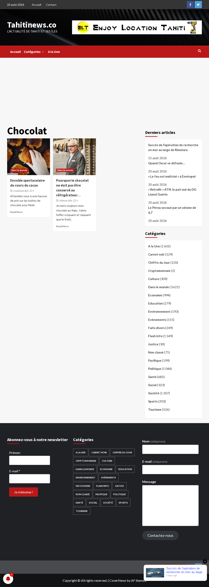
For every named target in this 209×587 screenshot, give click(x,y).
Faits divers (156, 328)
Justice (153, 344)
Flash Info (155, 336)
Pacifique (154, 360)
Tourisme (154, 409)
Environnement (159, 311)
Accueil (36, 4)
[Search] (199, 50)
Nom (153, 441)
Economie (155, 295)
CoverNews (117, 580)
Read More (16, 211)
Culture (153, 279)
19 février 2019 (65, 200)
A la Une (54, 52)
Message (149, 482)
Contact (51, 4)
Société (153, 393)
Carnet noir (156, 254)
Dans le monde (19, 170)
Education (155, 303)
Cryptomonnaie (159, 270)
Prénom (14, 453)
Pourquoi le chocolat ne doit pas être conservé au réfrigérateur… (72, 187)
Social (152, 385)
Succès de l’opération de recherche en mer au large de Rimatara (173, 147)
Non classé (155, 352)
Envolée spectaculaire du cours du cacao (27, 183)
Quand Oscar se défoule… (166, 163)
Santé (152, 377)
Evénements (157, 319)
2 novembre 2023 (20, 190)
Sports (153, 401)
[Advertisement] (104, 88)
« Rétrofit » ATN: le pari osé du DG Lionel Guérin (172, 192)
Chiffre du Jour (159, 262)
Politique (154, 368)
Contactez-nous (160, 535)
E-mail (14, 471)
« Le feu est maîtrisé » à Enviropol (172, 176)
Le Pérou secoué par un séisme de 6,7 (172, 210)
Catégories (32, 52)
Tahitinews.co (31, 25)
